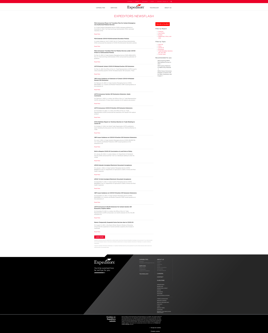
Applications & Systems (163, 295)
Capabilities (143, 259)
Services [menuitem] (114, 7)
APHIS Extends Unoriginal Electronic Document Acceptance (113, 165)
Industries (141, 261)
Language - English (161, 1)
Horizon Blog (160, 284)
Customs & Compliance (144, 270)
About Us (160, 259)
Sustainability (160, 268)
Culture (158, 262)
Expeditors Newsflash (134, 16)
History (158, 265)
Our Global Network (161, 270)
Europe (160, 34)
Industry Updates (161, 300)
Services (142, 266)
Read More (97, 34)
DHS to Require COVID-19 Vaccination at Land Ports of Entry (113, 151)
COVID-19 (161, 47)
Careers (160, 273)
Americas (160, 31)
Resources (145, 1)
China (159, 46)
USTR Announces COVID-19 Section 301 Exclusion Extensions (113, 108)
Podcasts (159, 304)
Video (158, 306)
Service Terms (161, 307)
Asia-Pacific (161, 33)
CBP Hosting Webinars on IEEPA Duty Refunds (164, 66)
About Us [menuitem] (167, 7)
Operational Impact (162, 288)
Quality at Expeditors (162, 267)
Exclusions (161, 49)
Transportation (142, 269)
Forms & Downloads (162, 298)
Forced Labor (162, 54)
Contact (137, 1)
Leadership (159, 264)
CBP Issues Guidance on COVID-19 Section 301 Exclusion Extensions (115, 137)
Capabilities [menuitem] (100, 7)
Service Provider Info (163, 302)
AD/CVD (160, 44)
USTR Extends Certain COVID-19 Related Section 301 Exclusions (114, 66)
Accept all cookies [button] (155, 327)
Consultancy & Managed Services (146, 262)
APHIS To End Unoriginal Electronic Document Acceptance (112, 179)
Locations (129, 1)
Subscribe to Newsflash (162, 24)
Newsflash (160, 286)
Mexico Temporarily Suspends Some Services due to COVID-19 (113, 222)
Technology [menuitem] (154, 7)
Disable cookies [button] (155, 331)
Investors (159, 293)
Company (159, 261)
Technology (143, 274)
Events (152, 1)
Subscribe (160, 280)
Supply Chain (142, 267)
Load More (100, 237)
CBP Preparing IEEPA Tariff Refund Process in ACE (164, 62)
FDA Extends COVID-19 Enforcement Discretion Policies (111, 38)
